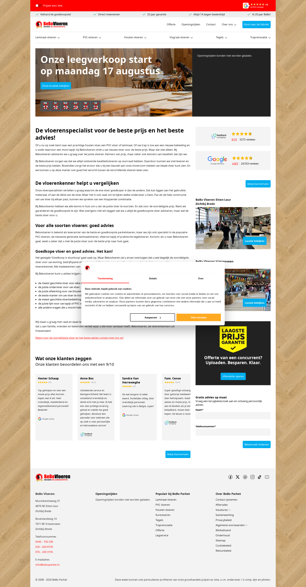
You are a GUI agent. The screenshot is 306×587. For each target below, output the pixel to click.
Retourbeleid (223, 550)
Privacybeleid (224, 520)
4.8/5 (235, 163)
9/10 (234, 139)
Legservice (162, 535)
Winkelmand (223, 530)
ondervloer (233, 579)
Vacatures (222, 510)
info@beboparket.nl (47, 564)
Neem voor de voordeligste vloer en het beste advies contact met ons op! (79, 338)
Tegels (220, 37)
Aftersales (222, 504)
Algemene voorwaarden (230, 525)
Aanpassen (151, 317)
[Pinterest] (245, 477)
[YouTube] (267, 477)
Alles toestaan (199, 317)
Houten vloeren (133, 37)
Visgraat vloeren (179, 37)
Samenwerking (225, 515)
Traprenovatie (258, 37)
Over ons (227, 24)
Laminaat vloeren (45, 37)
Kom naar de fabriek (256, 24)
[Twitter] (237, 477)
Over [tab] (201, 278)
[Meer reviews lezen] (218, 136)
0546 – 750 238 (44, 541)
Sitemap (221, 540)
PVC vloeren (163, 504)
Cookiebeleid (223, 545)
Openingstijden (191, 24)
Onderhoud (223, 535)
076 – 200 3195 (44, 552)
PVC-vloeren (90, 37)
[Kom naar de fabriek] (233, 228)
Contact (211, 24)
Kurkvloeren (163, 515)
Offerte (171, 24)
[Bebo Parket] (51, 24)
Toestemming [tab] (105, 278)
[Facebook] (230, 477)
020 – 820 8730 (44, 547)
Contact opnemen (226, 499)
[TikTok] (259, 477)
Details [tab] (153, 278)
